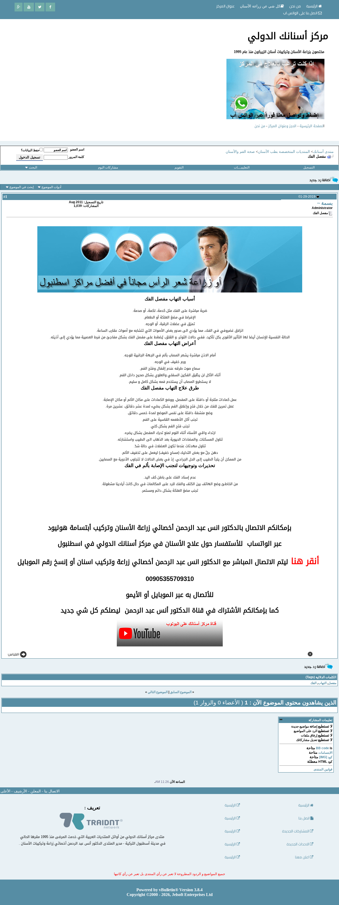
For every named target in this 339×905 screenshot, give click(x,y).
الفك (313, 683)
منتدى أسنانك (323, 152)
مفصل (332, 683)
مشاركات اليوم (108, 167)
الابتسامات (325, 753)
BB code (322, 748)
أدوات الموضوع (51, 187)
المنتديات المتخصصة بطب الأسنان (284, 152)
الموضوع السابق (180, 692)
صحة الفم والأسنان (240, 152)
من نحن (260, 126)
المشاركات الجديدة (296, 831)
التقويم (179, 167)
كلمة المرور (76, 157)
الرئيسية (312, 6)
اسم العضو (77, 149)
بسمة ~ (325, 203)
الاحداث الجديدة (298, 844)
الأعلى (5, 791)
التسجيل (309, 167)
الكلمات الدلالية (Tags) (321, 677)
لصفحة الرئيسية (311, 126)
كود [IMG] (325, 757)
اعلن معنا (302, 857)
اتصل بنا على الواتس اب (300, 13)
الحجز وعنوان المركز (282, 126)
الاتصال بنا (52, 791)
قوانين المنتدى (323, 769)
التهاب (322, 683)
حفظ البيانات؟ (30, 150)
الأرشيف (20, 791)
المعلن (35, 791)
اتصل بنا (304, 818)
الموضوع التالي (158, 692)
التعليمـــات (241, 167)
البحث (33, 167)
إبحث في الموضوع (22, 187)
